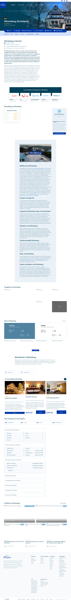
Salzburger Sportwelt (62, 563)
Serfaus (51, 565)
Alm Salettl (31, 259)
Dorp (10, 30)
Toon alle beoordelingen (59, 133)
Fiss (50, 569)
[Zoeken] (66, 4)
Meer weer (64, 320)
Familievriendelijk (29, 34)
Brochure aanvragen (44, 584)
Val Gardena (61, 568)
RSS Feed (42, 586)
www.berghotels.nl (34, 591)
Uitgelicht (42, 4)
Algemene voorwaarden (21, 599)
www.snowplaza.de (34, 587)
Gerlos (51, 568)
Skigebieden (13, 4)
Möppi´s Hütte (40, 259)
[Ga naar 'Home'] (3, 5)
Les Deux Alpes (61, 573)
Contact (47, 599)
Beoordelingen (54, 4)
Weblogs (37, 34)
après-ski (21, 55)
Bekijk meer (10, 470)
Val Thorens (51, 564)
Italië (41, 561)
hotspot (38, 213)
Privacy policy (33, 599)
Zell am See (51, 561)
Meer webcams (35, 350)
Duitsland (9, 10)
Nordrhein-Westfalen (15, 10)
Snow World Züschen (29, 195)
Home (5, 10)
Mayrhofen (51, 560)
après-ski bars (47, 257)
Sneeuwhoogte (33, 560)
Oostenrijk (42, 557)
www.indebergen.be (34, 589)
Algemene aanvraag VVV (44, 583)
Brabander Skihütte (25, 259)
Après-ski (22, 34)
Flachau (51, 563)
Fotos (11, 34)
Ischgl (51, 559)
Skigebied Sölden (61, 574)
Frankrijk (42, 560)
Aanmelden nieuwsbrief (44, 582)
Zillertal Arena (61, 576)
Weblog (36, 4)
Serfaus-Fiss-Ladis (62, 565)
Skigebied (18, 30)
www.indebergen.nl (34, 580)
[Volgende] (65, 379)
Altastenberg (22, 195)
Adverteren (42, 599)
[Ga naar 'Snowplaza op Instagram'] (66, 0)
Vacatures (51, 599)
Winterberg (51, 557)
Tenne (27, 57)
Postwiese (41, 194)
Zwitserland (42, 563)
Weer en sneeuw (21, 4)
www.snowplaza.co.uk (34, 588)
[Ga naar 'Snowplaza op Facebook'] (61, 0)
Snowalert (42, 580)
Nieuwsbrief (48, 4)
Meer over (49, 30)
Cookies (38, 599)
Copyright (28, 599)
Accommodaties (29, 4)
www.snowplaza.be (34, 584)
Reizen (32, 561)
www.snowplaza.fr (34, 592)
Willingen (18, 80)
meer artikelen (63, 503)
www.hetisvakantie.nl (34, 582)
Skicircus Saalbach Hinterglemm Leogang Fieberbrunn (62, 571)
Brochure (17, 34)
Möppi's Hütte (34, 79)
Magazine (59, 4)
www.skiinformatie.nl (34, 583)
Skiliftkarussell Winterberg (24, 10)
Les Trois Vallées (61, 562)
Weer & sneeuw (27, 30)
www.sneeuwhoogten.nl (34, 586)
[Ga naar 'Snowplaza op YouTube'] (64, 0)
